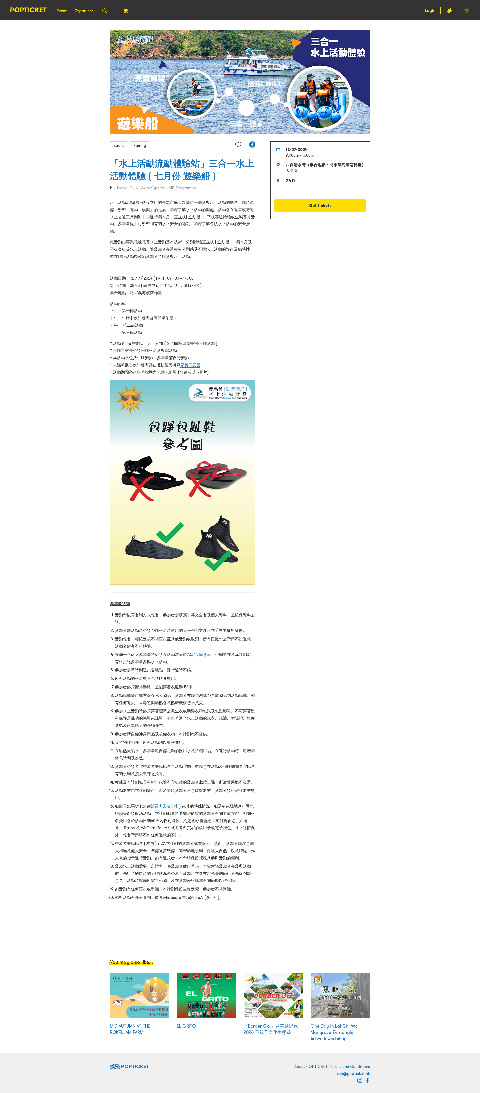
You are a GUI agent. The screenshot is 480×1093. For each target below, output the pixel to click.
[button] (252, 144)
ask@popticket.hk (353, 1073)
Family (140, 145)
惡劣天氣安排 (166, 806)
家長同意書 (190, 364)
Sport (119, 145)
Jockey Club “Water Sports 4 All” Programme (156, 187)
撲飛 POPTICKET (129, 1066)
